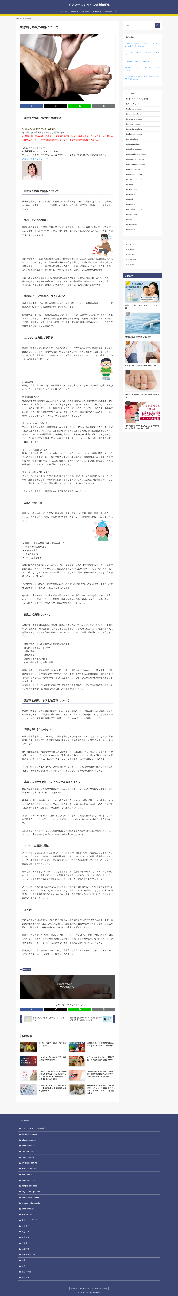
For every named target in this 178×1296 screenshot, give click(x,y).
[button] (31, 106)
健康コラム (132, 189)
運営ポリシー (84, 1288)
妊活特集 (131, 204)
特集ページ (132, 214)
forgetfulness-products (137, 154)
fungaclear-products (136, 159)
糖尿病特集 (27, 969)
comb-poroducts (134, 114)
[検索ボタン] (116, 11)
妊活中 (130, 199)
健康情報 (131, 194)
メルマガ (131, 184)
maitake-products (135, 174)
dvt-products (133, 139)
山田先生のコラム (135, 209)
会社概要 (74, 1288)
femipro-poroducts (135, 149)
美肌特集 (131, 230)
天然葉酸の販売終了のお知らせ (137, 61)
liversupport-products (136, 164)
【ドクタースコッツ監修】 (138, 99)
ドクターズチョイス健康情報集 (89, 4)
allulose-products (134, 109)
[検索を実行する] (157, 25)
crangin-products (134, 124)
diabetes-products (135, 134)
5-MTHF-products (135, 104)
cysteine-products (135, 129)
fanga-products (134, 144)
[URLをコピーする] (103, 106)
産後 (130, 219)
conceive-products (135, 119)
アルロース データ (135, 179)
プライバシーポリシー (99, 1288)
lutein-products (134, 169)
